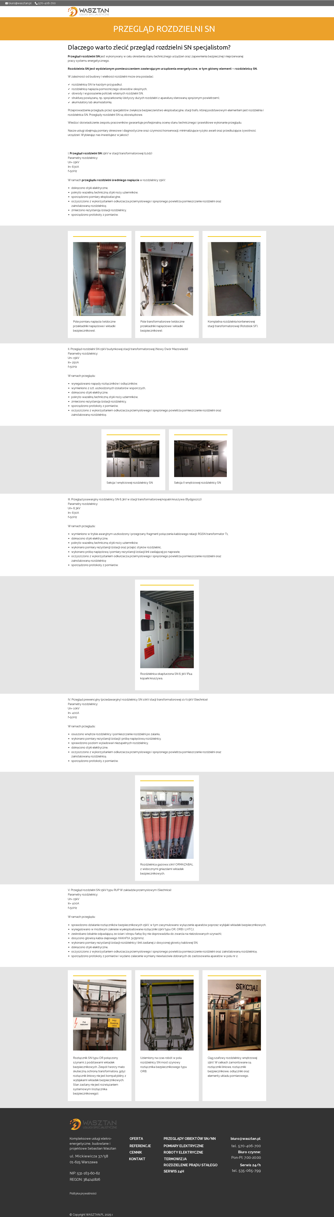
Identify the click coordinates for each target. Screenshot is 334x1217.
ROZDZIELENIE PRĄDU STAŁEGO (190, 1165)
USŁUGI (177, 11)
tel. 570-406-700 (246, 1146)
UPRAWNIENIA (202, 11)
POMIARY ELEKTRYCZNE (184, 1146)
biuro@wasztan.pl (19, 3)
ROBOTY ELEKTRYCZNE (183, 1152)
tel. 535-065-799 (246, 1171)
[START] (88, 12)
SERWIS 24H (174, 1171)
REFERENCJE (219, 11)
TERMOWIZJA (175, 1159)
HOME (156, 11)
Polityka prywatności (83, 1193)
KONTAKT (272, 11)
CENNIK (187, 11)
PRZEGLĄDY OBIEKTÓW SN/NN (190, 1139)
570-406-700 (47, 3)
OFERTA (166, 11)
